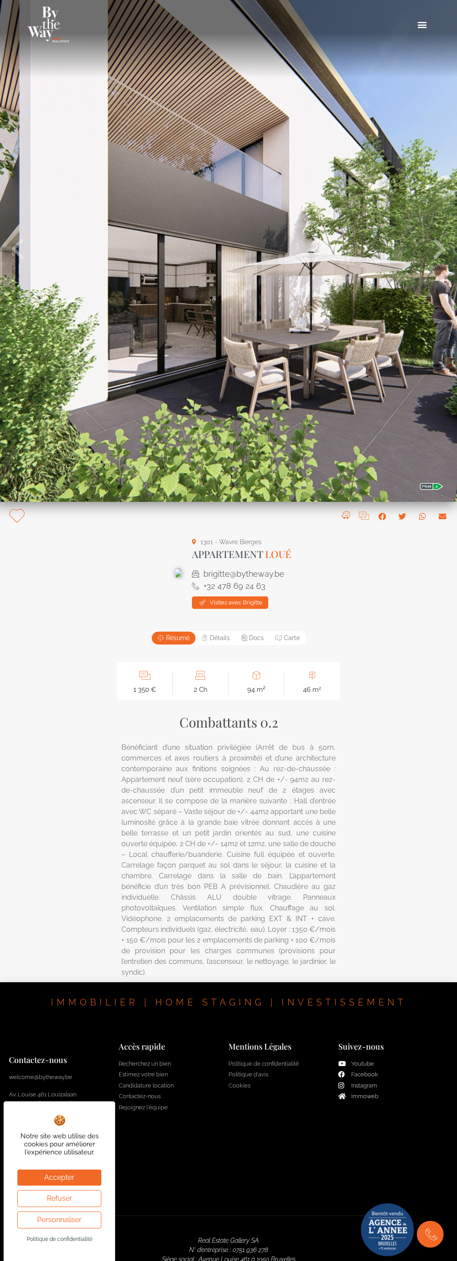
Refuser (59, 1198)
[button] (422, 24)
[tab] (173, 638)
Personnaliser (59, 1220)
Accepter (59, 1177)
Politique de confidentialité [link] (59, 1239)
